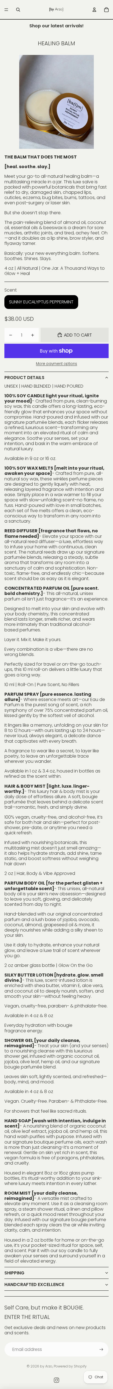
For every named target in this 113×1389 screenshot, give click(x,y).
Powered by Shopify (70, 1366)
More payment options (56, 364)
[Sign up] (101, 1349)
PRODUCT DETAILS (24, 377)
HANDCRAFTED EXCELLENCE (34, 1284)
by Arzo (46, 1366)
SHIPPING (14, 1273)
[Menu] (6, 9)
